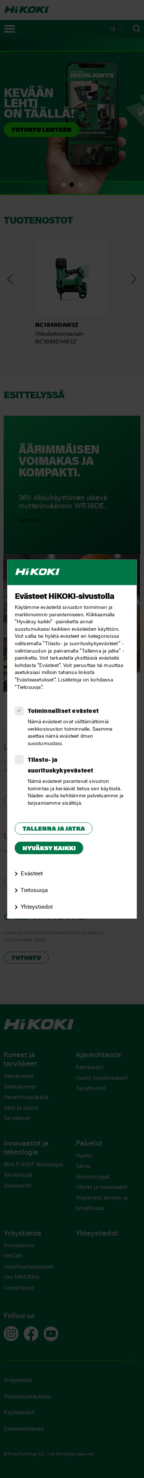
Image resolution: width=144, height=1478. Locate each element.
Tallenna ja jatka (54, 829)
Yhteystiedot (37, 907)
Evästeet (32, 874)
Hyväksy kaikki (49, 848)
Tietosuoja (34, 891)
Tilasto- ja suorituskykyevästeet (60, 765)
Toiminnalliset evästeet (63, 711)
